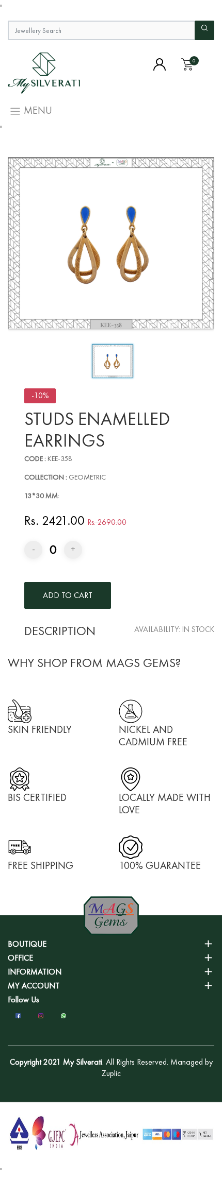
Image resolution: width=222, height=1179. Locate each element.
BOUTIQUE (27, 943)
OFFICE (20, 957)
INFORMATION (34, 971)
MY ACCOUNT (33, 985)
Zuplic (111, 1073)
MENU (36, 110)
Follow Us (23, 999)
